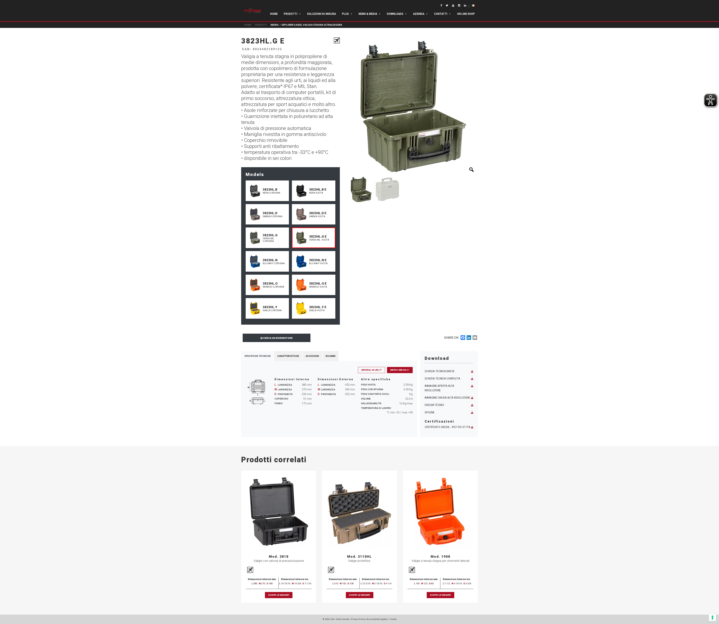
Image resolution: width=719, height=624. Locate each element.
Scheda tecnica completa (442, 378)
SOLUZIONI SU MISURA (321, 13)
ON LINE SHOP (466, 13)
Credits (393, 619)
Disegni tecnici (434, 404)
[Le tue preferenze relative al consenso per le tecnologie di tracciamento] (712, 617)
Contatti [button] (440, 13)
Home (274, 13)
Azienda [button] (418, 13)
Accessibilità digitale (377, 619)
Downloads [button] (395, 13)
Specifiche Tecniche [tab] (257, 356)
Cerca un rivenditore (278, 338)
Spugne (430, 412)
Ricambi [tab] (331, 356)
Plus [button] (345, 13)
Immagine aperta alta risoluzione (439, 388)
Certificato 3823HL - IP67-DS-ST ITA (447, 427)
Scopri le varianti (278, 595)
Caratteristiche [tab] (288, 356)
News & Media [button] (368, 13)
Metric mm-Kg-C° (399, 370)
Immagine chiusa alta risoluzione (447, 397)
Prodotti (290, 13)
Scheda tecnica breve (440, 371)
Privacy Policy (358, 619)
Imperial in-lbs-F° (371, 370)
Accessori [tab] (312, 356)
